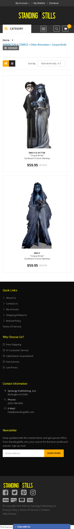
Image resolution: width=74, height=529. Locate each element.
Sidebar (12, 48)
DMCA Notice (10, 513)
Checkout (54, 3)
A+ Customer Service (17, 350)
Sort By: (32, 63)
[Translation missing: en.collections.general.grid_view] (6, 63)
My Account (11, 309)
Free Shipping (13, 344)
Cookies (45, 509)
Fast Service (12, 361)
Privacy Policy (10, 509)
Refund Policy (13, 320)
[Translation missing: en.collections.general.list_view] (12, 63)
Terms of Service (12, 326)
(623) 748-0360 (15, 403)
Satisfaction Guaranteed (19, 356)
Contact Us (11, 303)
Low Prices (11, 367)
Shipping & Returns (16, 315)
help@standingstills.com (21, 412)
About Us (10, 297)
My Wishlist (39, 3)
